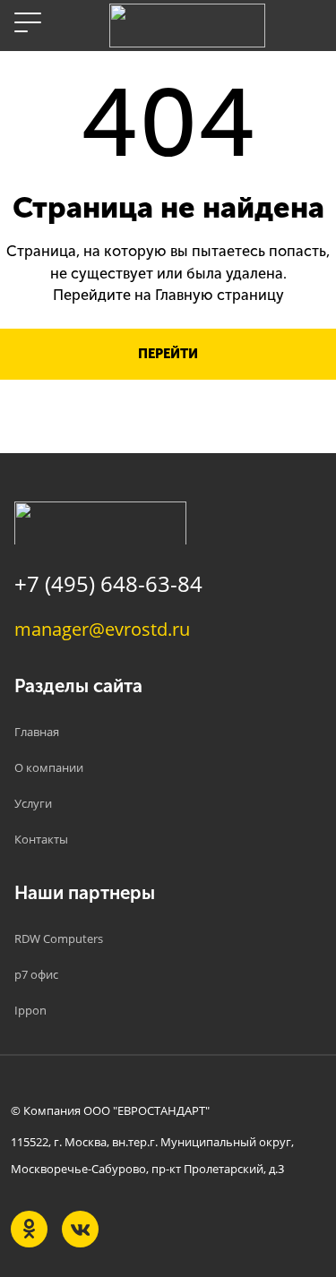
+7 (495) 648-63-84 (108, 583)
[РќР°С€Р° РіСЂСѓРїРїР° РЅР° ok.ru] (29, 1229)
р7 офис (36, 974)
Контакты (41, 839)
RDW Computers (58, 938)
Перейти (168, 354)
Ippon (30, 1010)
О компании (48, 767)
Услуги (33, 803)
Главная (36, 732)
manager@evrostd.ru (102, 628)
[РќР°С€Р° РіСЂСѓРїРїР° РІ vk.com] (80, 1229)
